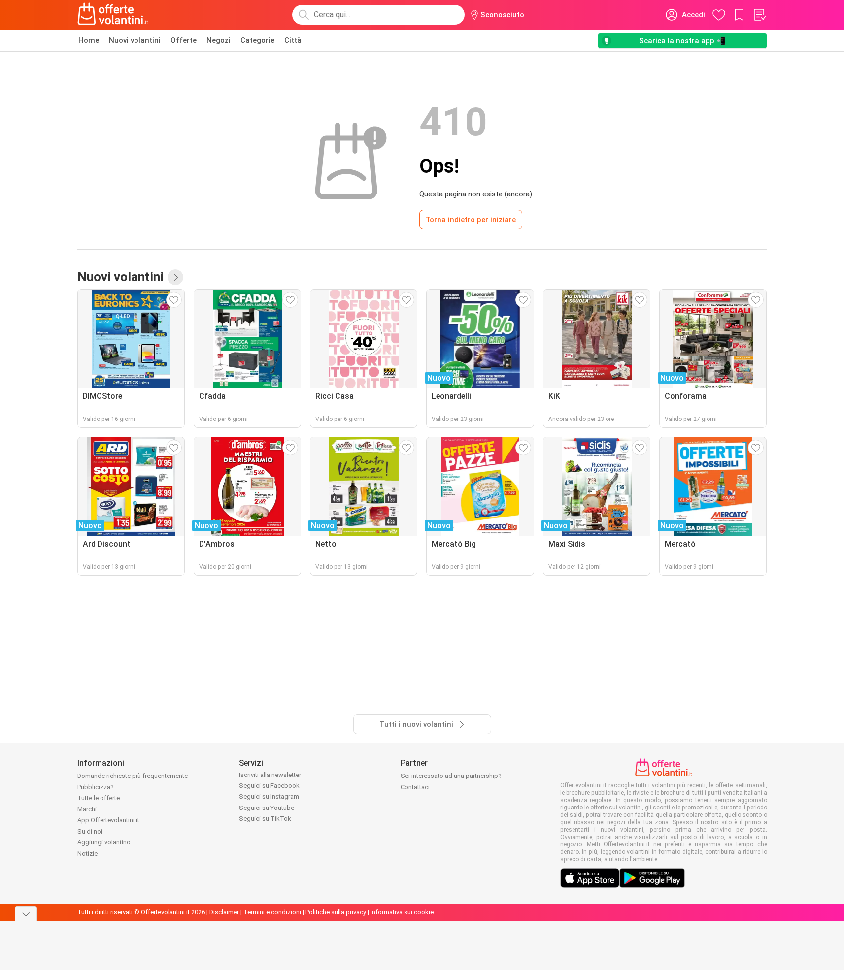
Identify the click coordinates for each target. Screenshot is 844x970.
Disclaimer (224, 912)
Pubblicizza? (95, 787)
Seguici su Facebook (269, 785)
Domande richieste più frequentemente (132, 775)
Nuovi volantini (135, 40)
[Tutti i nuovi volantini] (175, 277)
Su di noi (89, 831)
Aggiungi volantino (104, 842)
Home (88, 40)
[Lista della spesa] (759, 15)
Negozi (218, 40)
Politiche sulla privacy (335, 912)
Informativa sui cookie (402, 912)
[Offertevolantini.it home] (113, 14)
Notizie (87, 853)
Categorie (257, 40)
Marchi (87, 809)
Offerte (183, 40)
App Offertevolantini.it (108, 820)
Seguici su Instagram (269, 796)
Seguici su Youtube (266, 807)
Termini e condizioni (272, 912)
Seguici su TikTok (265, 818)
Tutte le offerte (98, 798)
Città (293, 40)
